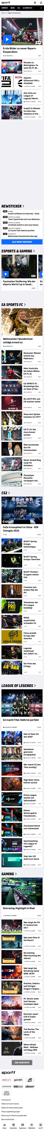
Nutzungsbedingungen (10, 1111)
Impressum (6, 1100)
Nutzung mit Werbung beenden (14, 1115)
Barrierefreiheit (7, 1119)
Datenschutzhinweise (10, 1104)
